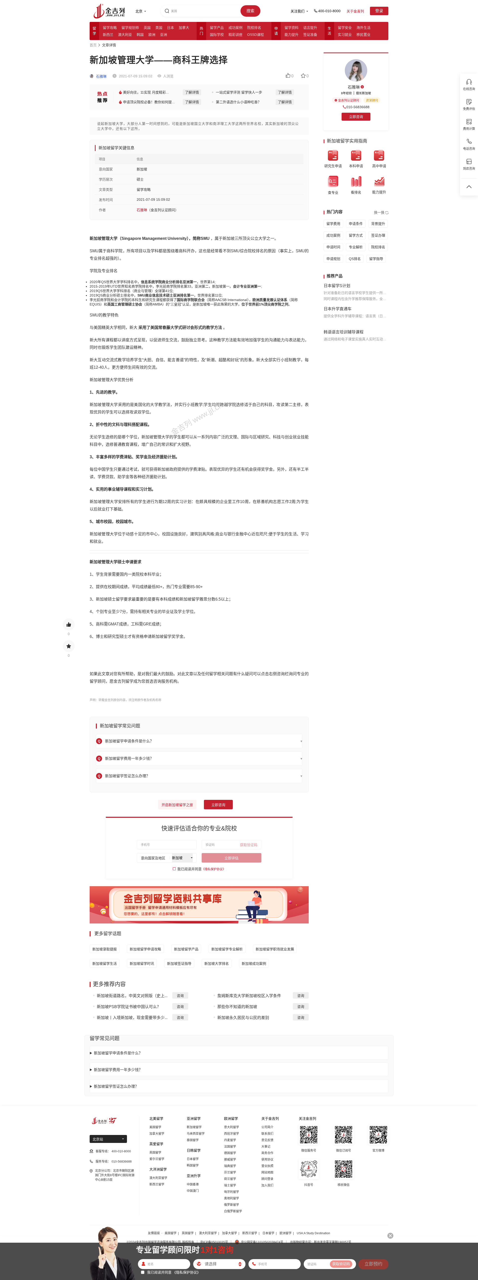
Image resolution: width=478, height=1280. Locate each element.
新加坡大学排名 (216, 964)
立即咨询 (218, 805)
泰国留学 (193, 1140)
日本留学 (193, 1159)
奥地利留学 (231, 1198)
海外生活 (363, 28)
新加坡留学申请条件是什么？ (118, 1053)
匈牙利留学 (231, 1192)
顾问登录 (267, 1179)
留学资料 (292, 28)
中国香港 (193, 1184)
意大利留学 (231, 1127)
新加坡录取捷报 (104, 949)
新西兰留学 (156, 1184)
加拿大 (184, 28)
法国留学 (230, 1146)
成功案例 (235, 28)
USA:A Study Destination (313, 1233)
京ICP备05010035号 (214, 1242)
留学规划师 (130, 28)
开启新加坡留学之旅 (177, 805)
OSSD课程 (255, 35)
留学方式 (356, 235)
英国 (147, 28)
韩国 (140, 35)
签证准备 (310, 35)
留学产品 (217, 28)
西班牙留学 (231, 1133)
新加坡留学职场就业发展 (275, 949)
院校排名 (254, 28)
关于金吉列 (355, 11)
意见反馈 (267, 1140)
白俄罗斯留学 (233, 1211)
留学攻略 (110, 28)
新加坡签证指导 (179, 964)
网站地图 (267, 1172)
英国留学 (155, 1152)
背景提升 (378, 224)
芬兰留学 (230, 1172)
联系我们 (267, 1133)
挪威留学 (230, 1159)
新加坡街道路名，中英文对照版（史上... (132, 996)
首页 (93, 45)
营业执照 (267, 1166)
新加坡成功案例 (254, 964)
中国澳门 (193, 1191)
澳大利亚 (125, 35)
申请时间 (333, 247)
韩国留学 (193, 1165)
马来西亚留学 (196, 1133)
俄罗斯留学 (231, 1205)
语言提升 (310, 28)
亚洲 (163, 35)
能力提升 (292, 35)
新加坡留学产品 (186, 949)
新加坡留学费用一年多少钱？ (118, 1070)
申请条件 (356, 224)
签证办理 (378, 235)
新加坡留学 (194, 1127)
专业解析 (356, 247)
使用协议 (267, 1159)
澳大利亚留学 (158, 1178)
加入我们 (267, 1185)
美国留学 (155, 1127)
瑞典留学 (230, 1166)
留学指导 (376, 259)
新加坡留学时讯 (142, 964)
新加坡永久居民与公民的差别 (243, 1018)
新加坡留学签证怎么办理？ (116, 1086)
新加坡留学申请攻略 (145, 949)
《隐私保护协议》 (214, 869)
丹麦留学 (230, 1140)
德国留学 (230, 1153)
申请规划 (333, 259)
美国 (158, 28)
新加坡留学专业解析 (227, 949)
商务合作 (267, 1153)
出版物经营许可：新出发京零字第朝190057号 (320, 1242)
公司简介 (267, 1127)
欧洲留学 (286, 1233)
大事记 (265, 1146)
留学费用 (333, 224)
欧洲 (151, 35)
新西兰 (108, 35)
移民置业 (363, 35)
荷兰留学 (230, 1179)
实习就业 (345, 35)
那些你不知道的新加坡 (237, 1007)
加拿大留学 (156, 1133)
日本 (170, 28)
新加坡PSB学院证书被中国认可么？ (129, 1007)
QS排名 (355, 259)
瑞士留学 (230, 1185)
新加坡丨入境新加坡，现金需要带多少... (132, 1018)
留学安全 (345, 28)
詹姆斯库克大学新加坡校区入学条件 (249, 996)
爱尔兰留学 (156, 1159)
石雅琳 (101, 76)
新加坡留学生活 (104, 964)
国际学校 (217, 35)
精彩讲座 (235, 35)
